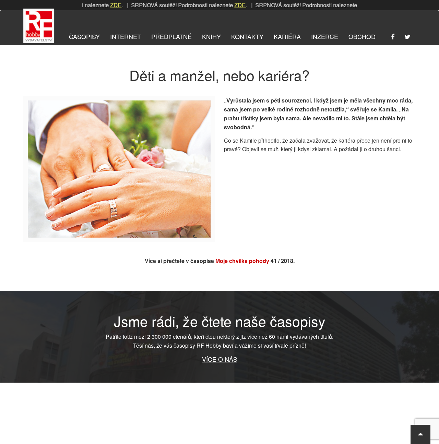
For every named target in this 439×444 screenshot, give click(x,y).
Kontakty (247, 36)
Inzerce (324, 36)
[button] (420, 434)
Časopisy (84, 36)
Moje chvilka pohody (242, 261)
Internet (125, 36)
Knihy (211, 36)
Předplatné (171, 36)
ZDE (105, 5)
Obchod (362, 36)
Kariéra (287, 36)
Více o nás (219, 359)
